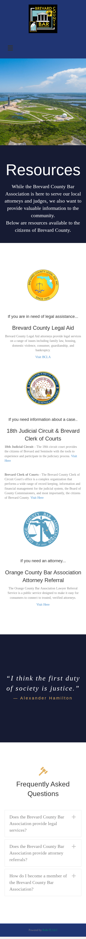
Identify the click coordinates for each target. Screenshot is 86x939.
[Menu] (10, 48)
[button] (43, 823)
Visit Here (37, 497)
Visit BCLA (43, 357)
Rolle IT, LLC (50, 930)
